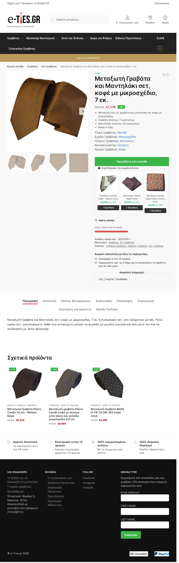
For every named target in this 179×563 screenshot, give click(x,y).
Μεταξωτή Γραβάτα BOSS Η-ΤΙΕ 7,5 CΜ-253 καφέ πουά (107, 412)
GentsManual (15, 491)
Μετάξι (122, 132)
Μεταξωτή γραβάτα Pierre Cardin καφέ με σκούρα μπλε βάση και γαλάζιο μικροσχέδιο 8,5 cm (66, 414)
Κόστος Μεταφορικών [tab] (76, 301)
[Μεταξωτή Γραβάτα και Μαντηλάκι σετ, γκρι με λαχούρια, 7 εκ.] (167, 74)
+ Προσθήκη (108, 207)
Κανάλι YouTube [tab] (106, 309)
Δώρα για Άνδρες (16, 405)
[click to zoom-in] (47, 111)
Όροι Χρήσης (56, 496)
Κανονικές (127, 141)
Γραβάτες (32, 66)
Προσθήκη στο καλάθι (131, 161)
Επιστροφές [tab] (125, 301)
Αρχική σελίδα (15, 66)
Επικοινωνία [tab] (146, 301)
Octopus (123, 145)
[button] (163, 43)
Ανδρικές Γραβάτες (116, 245)
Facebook (89, 478)
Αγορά (165, 22)
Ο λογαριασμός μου (127, 22)
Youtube (88, 487)
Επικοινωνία (162, 3)
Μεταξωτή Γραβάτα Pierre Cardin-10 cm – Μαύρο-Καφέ (24, 412)
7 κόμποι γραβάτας (19, 486)
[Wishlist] (38, 371)
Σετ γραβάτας (156, 245)
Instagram (89, 482)
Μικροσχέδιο (127, 136)
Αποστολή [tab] (49, 301)
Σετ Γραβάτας (49, 66)
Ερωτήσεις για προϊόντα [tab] (75, 309)
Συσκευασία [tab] (104, 301)
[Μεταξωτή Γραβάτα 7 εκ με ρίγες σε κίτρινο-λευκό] (164, 74)
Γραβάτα (132, 245)
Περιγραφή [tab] (30, 301)
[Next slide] (83, 111)
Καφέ (122, 149)
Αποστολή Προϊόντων (61, 482)
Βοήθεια (150, 22)
